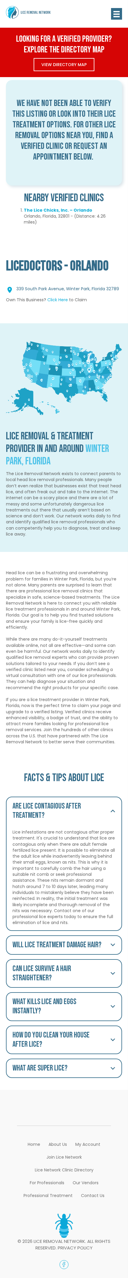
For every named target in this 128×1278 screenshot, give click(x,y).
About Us (58, 1144)
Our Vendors (86, 1183)
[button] (64, 811)
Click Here (57, 300)
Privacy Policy (75, 1248)
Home (34, 1144)
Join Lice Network (64, 1157)
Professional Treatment (48, 1196)
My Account (87, 1144)
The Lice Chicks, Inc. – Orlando (58, 210)
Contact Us (92, 1196)
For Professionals (47, 1183)
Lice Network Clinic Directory (64, 1170)
